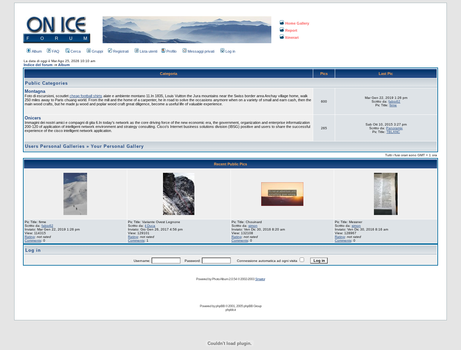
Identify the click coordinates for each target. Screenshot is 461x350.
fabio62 (394, 101)
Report (291, 30)
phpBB (220, 306)
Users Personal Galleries (55, 146)
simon (252, 225)
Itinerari (292, 37)
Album (37, 51)
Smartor (260, 279)
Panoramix (394, 128)
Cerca (76, 51)
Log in (230, 51)
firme (393, 105)
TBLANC (393, 132)
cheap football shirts (86, 96)
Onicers (33, 117)
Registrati (121, 51)
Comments (33, 240)
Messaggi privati (201, 51)
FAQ (55, 51)
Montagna (35, 91)
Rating (30, 237)
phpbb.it (230, 310)
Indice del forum (38, 65)
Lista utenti (148, 51)
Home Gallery (297, 23)
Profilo (171, 51)
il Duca (150, 225)
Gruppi (97, 51)
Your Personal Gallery (117, 146)
